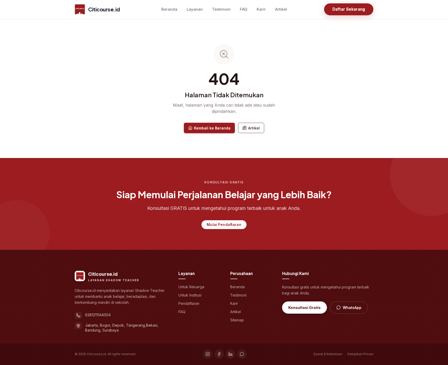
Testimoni (221, 9)
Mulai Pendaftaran (224, 224)
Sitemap (237, 320)
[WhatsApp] (242, 354)
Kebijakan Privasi (360, 354)
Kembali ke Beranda (212, 128)
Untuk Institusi (189, 295)
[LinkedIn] (230, 354)
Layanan (195, 9)
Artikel (281, 9)
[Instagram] (207, 354)
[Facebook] (219, 354)
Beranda (169, 9)
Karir (261, 9)
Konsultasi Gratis (304, 307)
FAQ (243, 9)
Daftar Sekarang (348, 9)
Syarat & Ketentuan (327, 354)
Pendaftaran (188, 303)
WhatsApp (352, 307)
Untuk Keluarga (191, 287)
